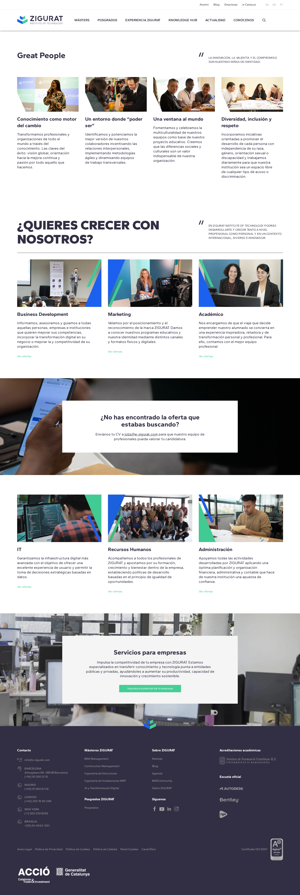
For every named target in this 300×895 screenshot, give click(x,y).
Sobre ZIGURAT (162, 788)
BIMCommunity (162, 781)
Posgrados (107, 20)
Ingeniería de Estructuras (100, 773)
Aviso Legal (24, 849)
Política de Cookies (78, 849)
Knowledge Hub (183, 20)
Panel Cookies (129, 849)
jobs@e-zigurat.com (141, 434)
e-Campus (249, 4)
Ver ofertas (24, 356)
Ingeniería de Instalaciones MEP (105, 781)
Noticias (157, 759)
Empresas (231, 4)
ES (267, 4)
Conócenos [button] (243, 20)
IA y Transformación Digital (101, 788)
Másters (81, 20)
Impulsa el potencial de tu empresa (150, 688)
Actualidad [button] (215, 20)
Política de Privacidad (49, 849)
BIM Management (96, 759)
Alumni (204, 4)
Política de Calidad (105, 849)
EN (274, 4)
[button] (264, 20)
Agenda (157, 773)
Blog (216, 4)
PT (281, 4)
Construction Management (101, 766)
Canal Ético (149, 849)
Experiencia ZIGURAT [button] (142, 20)
